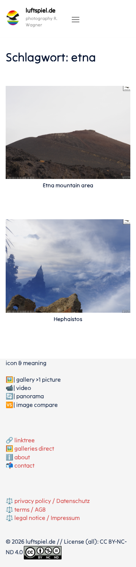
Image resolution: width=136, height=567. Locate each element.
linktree (24, 440)
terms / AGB (30, 509)
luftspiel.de (41, 10)
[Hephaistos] (68, 265)
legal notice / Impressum (47, 517)
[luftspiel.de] (13, 17)
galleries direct (34, 448)
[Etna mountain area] (68, 132)
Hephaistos (68, 318)
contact (24, 465)
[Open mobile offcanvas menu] (75, 20)
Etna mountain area (68, 185)
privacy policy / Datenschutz (52, 500)
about (22, 457)
